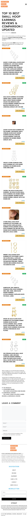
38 (22, 507)
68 (17, 509)
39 (23, 507)
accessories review (8, 389)
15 (15, 505)
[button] (26, 4)
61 (6, 509)
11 (10, 505)
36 (19, 507)
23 (26, 505)
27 (6, 507)
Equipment (14, 476)
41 (26, 507)
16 (16, 505)
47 (9, 508)
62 (8, 509)
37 (20, 507)
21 (23, 505)
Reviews (14, 473)
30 (10, 507)
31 (11, 507)
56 (23, 508)
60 (5, 509)
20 (22, 505)
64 (11, 509)
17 (18, 505)
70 (20, 509)
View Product (20, 78)
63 (9, 509)
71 (21, 509)
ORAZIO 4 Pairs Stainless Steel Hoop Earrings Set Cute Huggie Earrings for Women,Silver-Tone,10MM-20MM (13, 165)
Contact (14, 482)
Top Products (7, 387)
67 (15, 509)
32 (13, 507)
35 (17, 507)
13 (12, 505)
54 (20, 508)
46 (8, 508)
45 (6, 508)
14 (14, 505)
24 (1, 507)
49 (12, 508)
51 (15, 508)
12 (11, 505)
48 (11, 508)
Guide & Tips (14, 479)
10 (9, 505)
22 (24, 505)
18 (19, 505)
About (14, 470)
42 (2, 508)
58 (26, 508)
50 (14, 508)
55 (21, 508)
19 (20, 505)
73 (24, 509)
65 (12, 509)
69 (18, 509)
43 (3, 508)
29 (9, 507)
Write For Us (14, 485)
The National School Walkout (13, 514)
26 (4, 507)
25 (3, 507)
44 (5, 508)
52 (17, 508)
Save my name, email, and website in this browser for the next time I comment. (13, 434)
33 (14, 507)
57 (24, 508)
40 (25, 507)
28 (7, 507)
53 (18, 508)
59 (3, 509)
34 (16, 507)
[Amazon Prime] (23, 76)
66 (14, 509)
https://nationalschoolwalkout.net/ (11, 453)
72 (23, 509)
